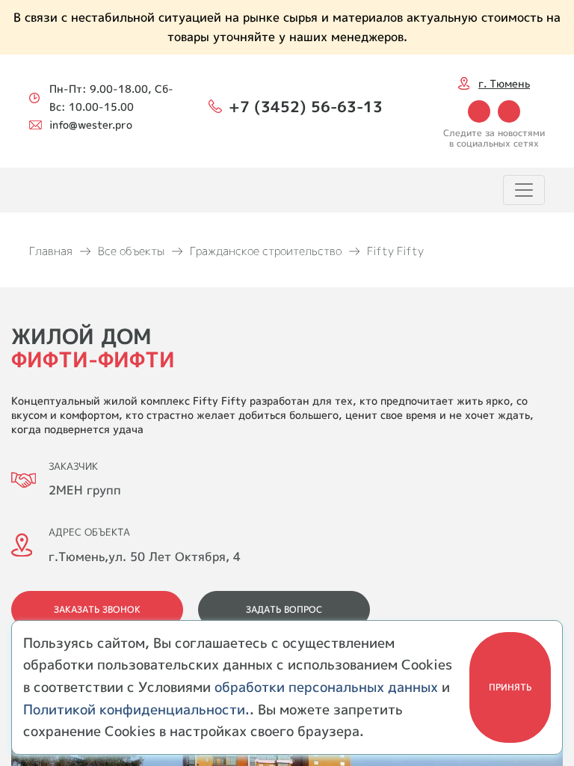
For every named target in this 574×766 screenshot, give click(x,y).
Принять (510, 687)
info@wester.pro (90, 124)
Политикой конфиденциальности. (136, 709)
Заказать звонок (97, 609)
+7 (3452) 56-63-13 (306, 106)
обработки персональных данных (326, 687)
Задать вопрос (284, 609)
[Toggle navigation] (524, 190)
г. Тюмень (504, 83)
